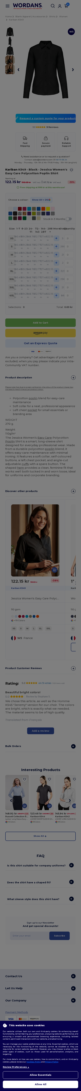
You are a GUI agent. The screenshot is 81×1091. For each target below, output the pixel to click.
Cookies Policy (34, 1062)
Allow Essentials (40, 1075)
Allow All (40, 1084)
